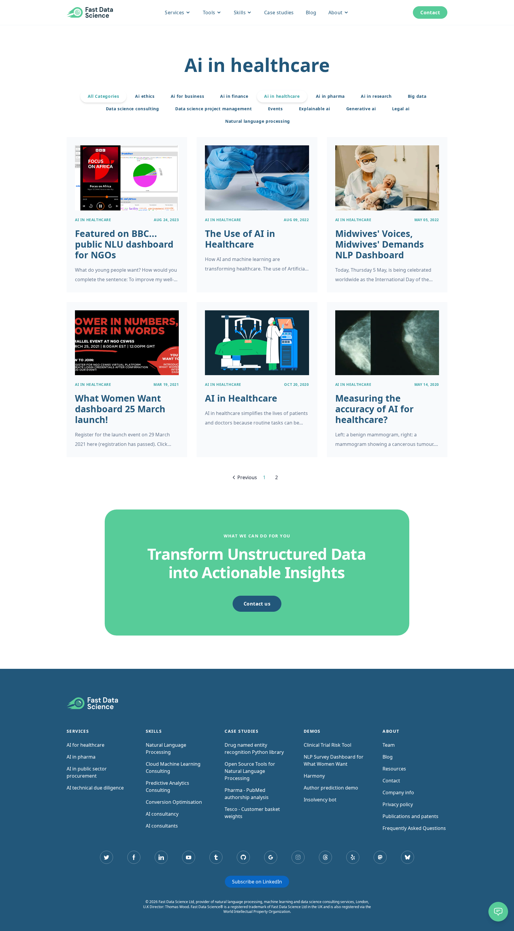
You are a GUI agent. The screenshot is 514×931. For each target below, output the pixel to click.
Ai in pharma (330, 96)
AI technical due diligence (95, 787)
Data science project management (213, 108)
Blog (311, 12)
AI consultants (162, 826)
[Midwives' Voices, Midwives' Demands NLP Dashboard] (387, 214)
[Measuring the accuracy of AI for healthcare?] (387, 379)
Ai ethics (144, 96)
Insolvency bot (320, 799)
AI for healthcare (85, 745)
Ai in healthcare (282, 96)
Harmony (314, 776)
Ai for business (187, 96)
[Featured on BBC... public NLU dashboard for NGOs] (127, 214)
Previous (247, 477)
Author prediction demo (331, 787)
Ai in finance (234, 96)
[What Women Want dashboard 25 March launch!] (127, 379)
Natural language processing (257, 121)
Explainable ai (314, 108)
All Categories (103, 96)
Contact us (257, 603)
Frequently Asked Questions (414, 828)
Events (275, 108)
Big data (417, 96)
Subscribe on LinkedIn (257, 881)
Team (389, 745)
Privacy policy (398, 804)
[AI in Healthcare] (257, 379)
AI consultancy (162, 814)
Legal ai (401, 108)
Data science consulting (132, 108)
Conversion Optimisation (174, 802)
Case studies (279, 12)
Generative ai (361, 108)
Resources (394, 768)
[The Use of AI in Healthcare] (257, 214)
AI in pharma (81, 757)
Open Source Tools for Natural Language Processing (250, 771)
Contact (430, 12)
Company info (398, 792)
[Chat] (498, 911)
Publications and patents (410, 816)
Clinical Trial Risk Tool (327, 745)
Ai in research (376, 96)
